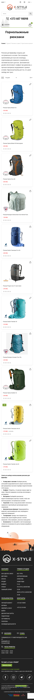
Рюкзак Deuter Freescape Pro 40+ (11, 250)
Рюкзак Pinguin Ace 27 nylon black (12, 286)
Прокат (3, 587)
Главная (3, 43)
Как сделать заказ (7, 573)
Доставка (4, 576)
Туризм (8, 43)
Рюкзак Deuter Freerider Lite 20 (11, 464)
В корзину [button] (30, 191)
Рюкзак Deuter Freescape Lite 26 (11, 428)
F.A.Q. (18, 584)
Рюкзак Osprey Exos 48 (9, 179)
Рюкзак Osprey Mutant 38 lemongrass (13, 143)
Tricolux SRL (17, 691)
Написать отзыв (7, 665)
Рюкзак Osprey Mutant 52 (9, 107)
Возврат (3, 584)
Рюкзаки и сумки (15, 43)
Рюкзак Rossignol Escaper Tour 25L (12, 357)
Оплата (3, 579)
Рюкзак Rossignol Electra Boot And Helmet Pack (15, 214)
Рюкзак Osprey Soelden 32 (10, 393)
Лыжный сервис (6, 589)
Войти (3, 611)
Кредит (3, 581)
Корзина (4, 605)
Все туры (20, 573)
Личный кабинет (6, 603)
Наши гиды (20, 581)
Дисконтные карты (7, 613)
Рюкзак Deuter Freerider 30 (10, 321)
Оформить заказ (6, 608)
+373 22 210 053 (21, 607)
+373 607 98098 (21, 603)
